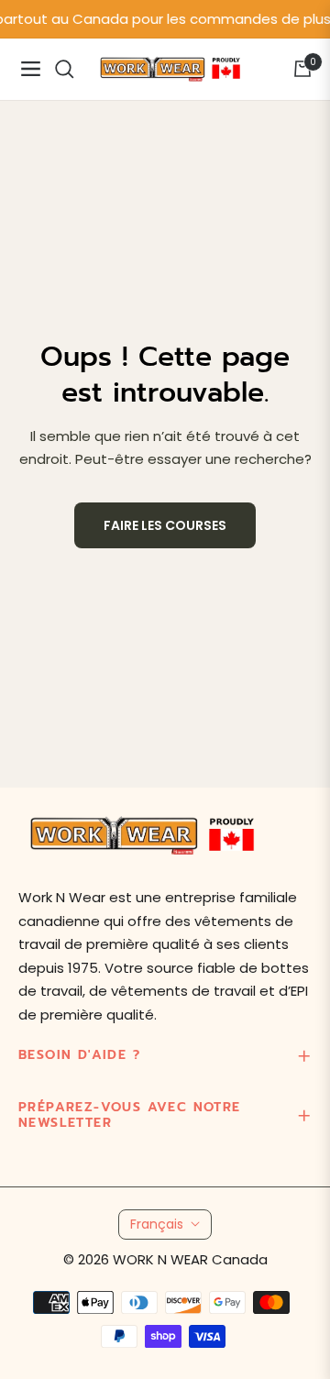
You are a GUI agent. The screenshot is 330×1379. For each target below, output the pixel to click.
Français (156, 1224)
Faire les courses (165, 525)
